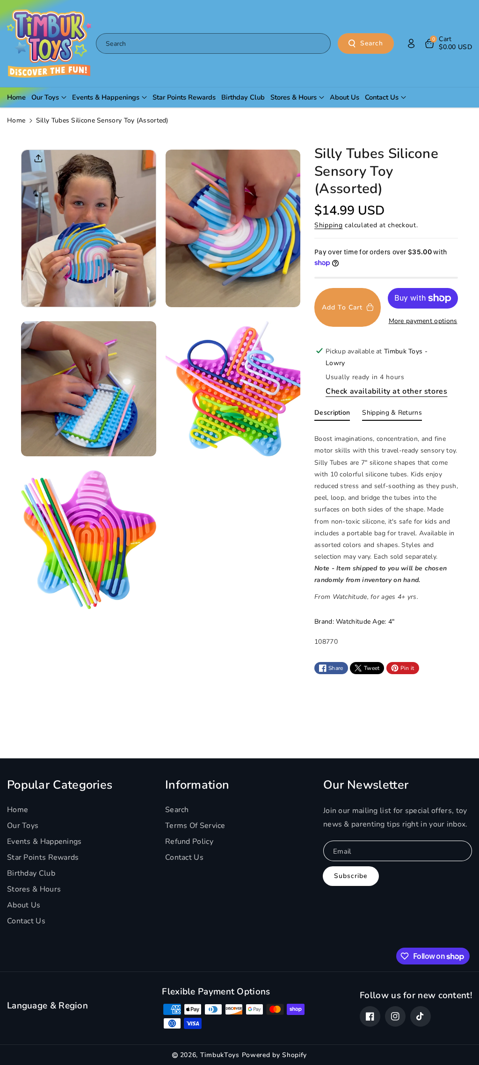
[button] (448, 43)
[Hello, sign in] (411, 43)
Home (16, 120)
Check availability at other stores (386, 391)
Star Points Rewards (43, 857)
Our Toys (22, 825)
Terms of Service (195, 825)
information (197, 784)
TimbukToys (220, 1055)
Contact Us (26, 921)
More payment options (423, 321)
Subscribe (350, 875)
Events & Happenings (44, 841)
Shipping (328, 225)
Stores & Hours (34, 889)
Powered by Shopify (274, 1055)
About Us (23, 905)
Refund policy (189, 841)
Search (371, 43)
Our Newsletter (365, 784)
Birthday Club (31, 873)
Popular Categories (59, 784)
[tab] (332, 415)
